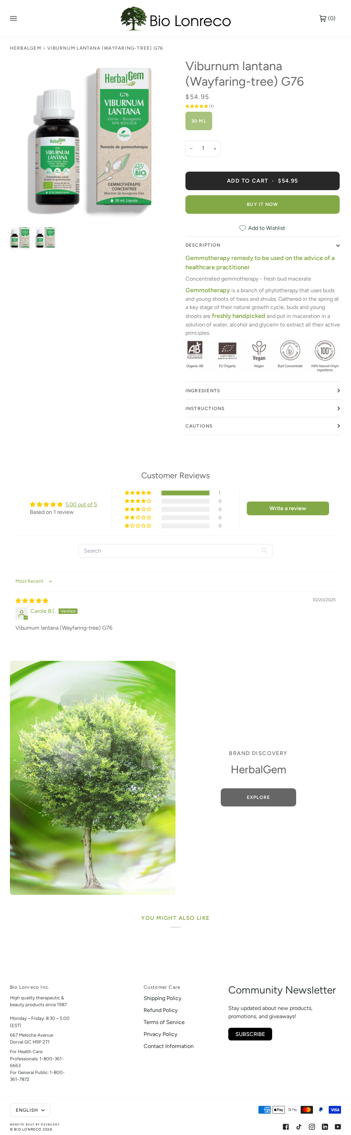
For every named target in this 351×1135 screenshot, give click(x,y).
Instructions (205, 408)
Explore (258, 797)
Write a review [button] (287, 508)
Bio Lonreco (27, 1129)
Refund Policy (161, 1010)
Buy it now (262, 204)
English (28, 1110)
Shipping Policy (162, 998)
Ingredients (202, 390)
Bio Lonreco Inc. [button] (30, 987)
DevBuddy (50, 1124)
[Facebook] (286, 1127)
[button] (197, 106)
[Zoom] (93, 141)
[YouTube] (338, 1127)
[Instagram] (312, 1127)
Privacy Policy (160, 1034)
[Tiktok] (299, 1127)
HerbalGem (25, 48)
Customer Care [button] (162, 987)
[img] (31, 600)
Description (202, 245)
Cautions (199, 426)
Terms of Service (164, 1022)
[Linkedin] (325, 1127)
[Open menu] (20, 18)
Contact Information (169, 1046)
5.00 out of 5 (81, 504)
